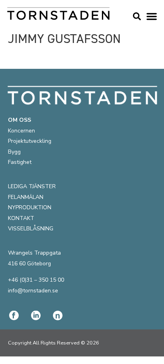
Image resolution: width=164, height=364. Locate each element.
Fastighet (19, 162)
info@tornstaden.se (33, 290)
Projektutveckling (29, 141)
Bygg (14, 152)
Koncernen (21, 130)
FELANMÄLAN (25, 197)
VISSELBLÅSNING (30, 228)
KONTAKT (21, 218)
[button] (151, 16)
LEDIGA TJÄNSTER (32, 186)
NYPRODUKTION (29, 207)
